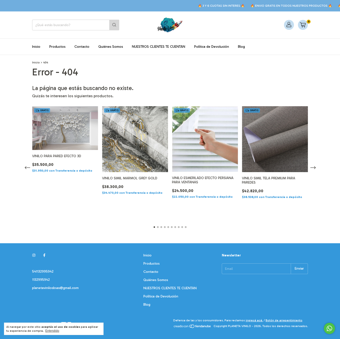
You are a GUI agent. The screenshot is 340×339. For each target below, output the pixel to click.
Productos (57, 47)
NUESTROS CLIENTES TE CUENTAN (158, 47)
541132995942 (43, 271)
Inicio (36, 47)
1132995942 (41, 280)
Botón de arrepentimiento (284, 320)
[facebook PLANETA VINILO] (44, 255)
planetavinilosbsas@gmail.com (55, 288)
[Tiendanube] (192, 327)
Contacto (81, 47)
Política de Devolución (211, 47)
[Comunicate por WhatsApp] (329, 328)
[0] (303, 25)
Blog (241, 47)
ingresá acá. (254, 320)
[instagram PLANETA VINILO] (34, 255)
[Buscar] (114, 25)
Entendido (52, 331)
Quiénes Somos (110, 47)
